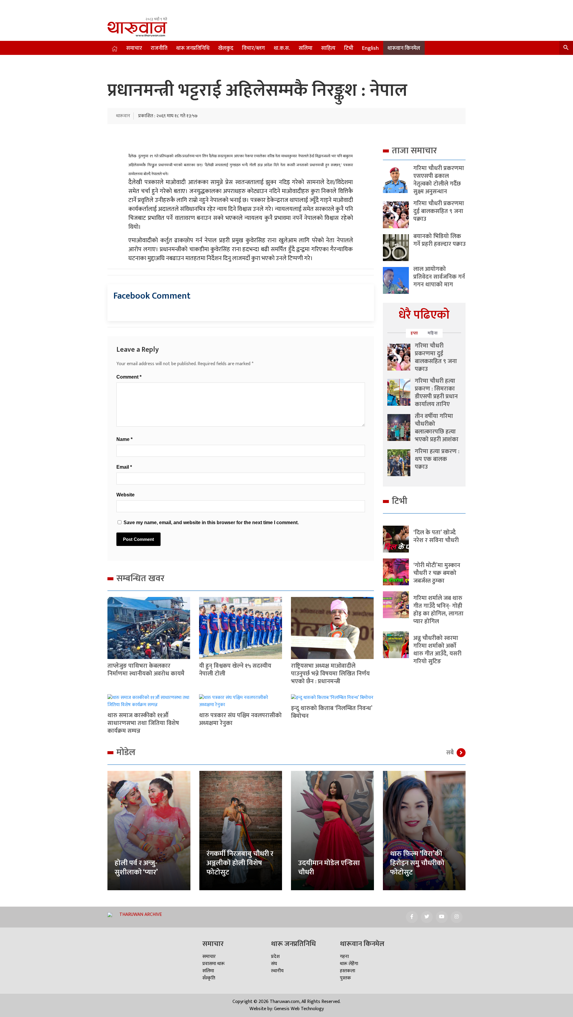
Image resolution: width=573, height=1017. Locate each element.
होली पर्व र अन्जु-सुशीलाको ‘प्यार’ (136, 867)
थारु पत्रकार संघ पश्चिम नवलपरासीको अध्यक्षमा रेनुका (240, 719)
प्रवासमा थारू (213, 964)
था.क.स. (282, 48)
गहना (344, 957)
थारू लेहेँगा (349, 964)
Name (124, 439)
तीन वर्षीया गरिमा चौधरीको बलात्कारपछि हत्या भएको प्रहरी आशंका (436, 428)
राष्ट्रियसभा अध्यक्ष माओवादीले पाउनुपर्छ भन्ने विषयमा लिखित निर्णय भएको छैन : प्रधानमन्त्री (330, 673)
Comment (128, 376)
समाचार (134, 48)
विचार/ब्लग (253, 48)
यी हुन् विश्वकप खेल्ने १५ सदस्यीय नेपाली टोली (235, 670)
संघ (274, 964)
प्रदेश (275, 957)
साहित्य (328, 48)
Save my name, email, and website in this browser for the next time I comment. (211, 522)
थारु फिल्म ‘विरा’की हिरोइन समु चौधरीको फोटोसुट (417, 863)
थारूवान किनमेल (403, 48)
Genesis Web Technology (299, 1009)
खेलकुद (225, 48)
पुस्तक (345, 978)
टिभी (348, 48)
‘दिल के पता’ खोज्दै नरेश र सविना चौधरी (436, 536)
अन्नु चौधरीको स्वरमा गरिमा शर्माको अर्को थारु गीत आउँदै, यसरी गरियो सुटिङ (437, 649)
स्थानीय (277, 971)
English (370, 48)
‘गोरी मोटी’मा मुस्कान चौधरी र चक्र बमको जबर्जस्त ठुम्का (436, 573)
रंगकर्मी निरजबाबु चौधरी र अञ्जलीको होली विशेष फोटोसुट (240, 863)
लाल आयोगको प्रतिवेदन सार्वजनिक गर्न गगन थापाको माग (439, 277)
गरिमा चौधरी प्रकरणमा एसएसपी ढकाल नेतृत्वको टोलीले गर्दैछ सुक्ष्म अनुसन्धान (438, 180)
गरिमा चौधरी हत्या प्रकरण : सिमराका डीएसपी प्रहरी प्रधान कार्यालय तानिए (436, 392)
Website (125, 494)
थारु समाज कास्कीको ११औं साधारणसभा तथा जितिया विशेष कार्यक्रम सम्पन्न (143, 723)
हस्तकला (347, 971)
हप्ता (414, 333)
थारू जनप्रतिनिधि (193, 48)
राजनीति (159, 48)
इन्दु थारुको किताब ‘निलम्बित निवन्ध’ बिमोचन (331, 712)
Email (124, 467)
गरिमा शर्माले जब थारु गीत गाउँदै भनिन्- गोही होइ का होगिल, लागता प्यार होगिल (438, 609)
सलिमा (305, 48)
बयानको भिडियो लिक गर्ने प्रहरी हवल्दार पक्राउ (439, 240)
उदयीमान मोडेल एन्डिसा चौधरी (329, 867)
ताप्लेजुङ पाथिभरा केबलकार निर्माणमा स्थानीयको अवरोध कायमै (145, 670)
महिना (433, 333)
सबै (450, 753)
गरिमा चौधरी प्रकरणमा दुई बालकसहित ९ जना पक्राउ (438, 211)
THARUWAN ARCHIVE (140, 914)
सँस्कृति (208, 978)
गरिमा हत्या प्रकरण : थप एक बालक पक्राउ (437, 459)
